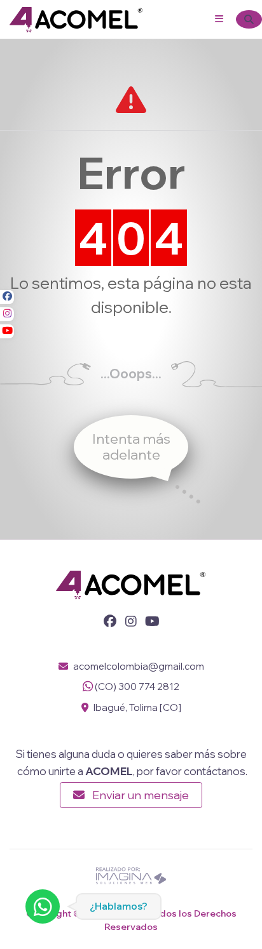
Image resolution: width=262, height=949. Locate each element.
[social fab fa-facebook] (7, 297)
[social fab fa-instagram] (7, 314)
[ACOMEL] (76, 18)
